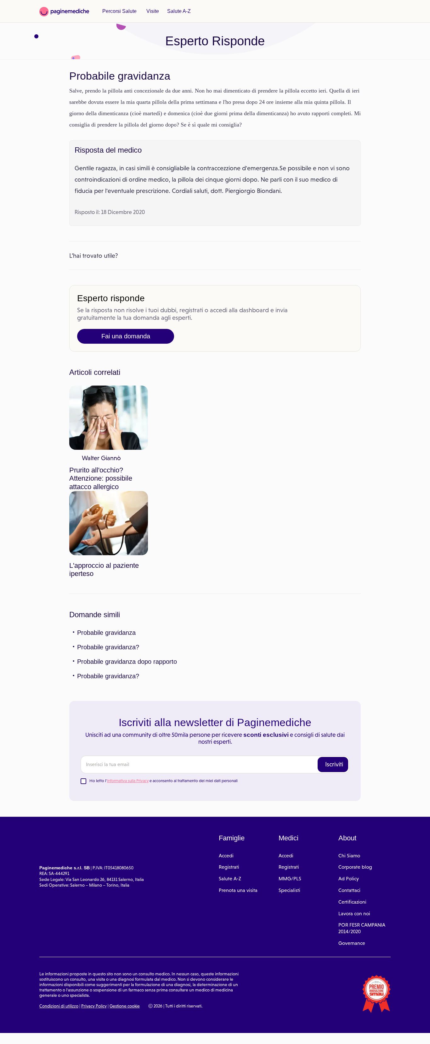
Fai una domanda (125, 347)
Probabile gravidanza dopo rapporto (127, 588)
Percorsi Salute (118, 11)
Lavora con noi (354, 840)
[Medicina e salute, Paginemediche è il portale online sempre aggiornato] (64, 11)
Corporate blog (355, 794)
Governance (351, 870)
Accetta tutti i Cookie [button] (173, 1032)
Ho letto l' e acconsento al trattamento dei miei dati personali (163, 707)
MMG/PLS (290, 805)
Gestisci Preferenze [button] (106, 1032)
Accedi (226, 782)
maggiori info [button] (51, 1014)
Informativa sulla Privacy (128, 707)
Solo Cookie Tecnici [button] (39, 1032)
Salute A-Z (176, 11)
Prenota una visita (238, 817)
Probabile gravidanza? (107, 574)
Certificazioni (352, 829)
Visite (150, 11)
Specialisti (289, 817)
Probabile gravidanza (106, 559)
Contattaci (349, 817)
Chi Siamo (349, 782)
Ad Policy (348, 805)
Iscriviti (334, 691)
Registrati (229, 794)
